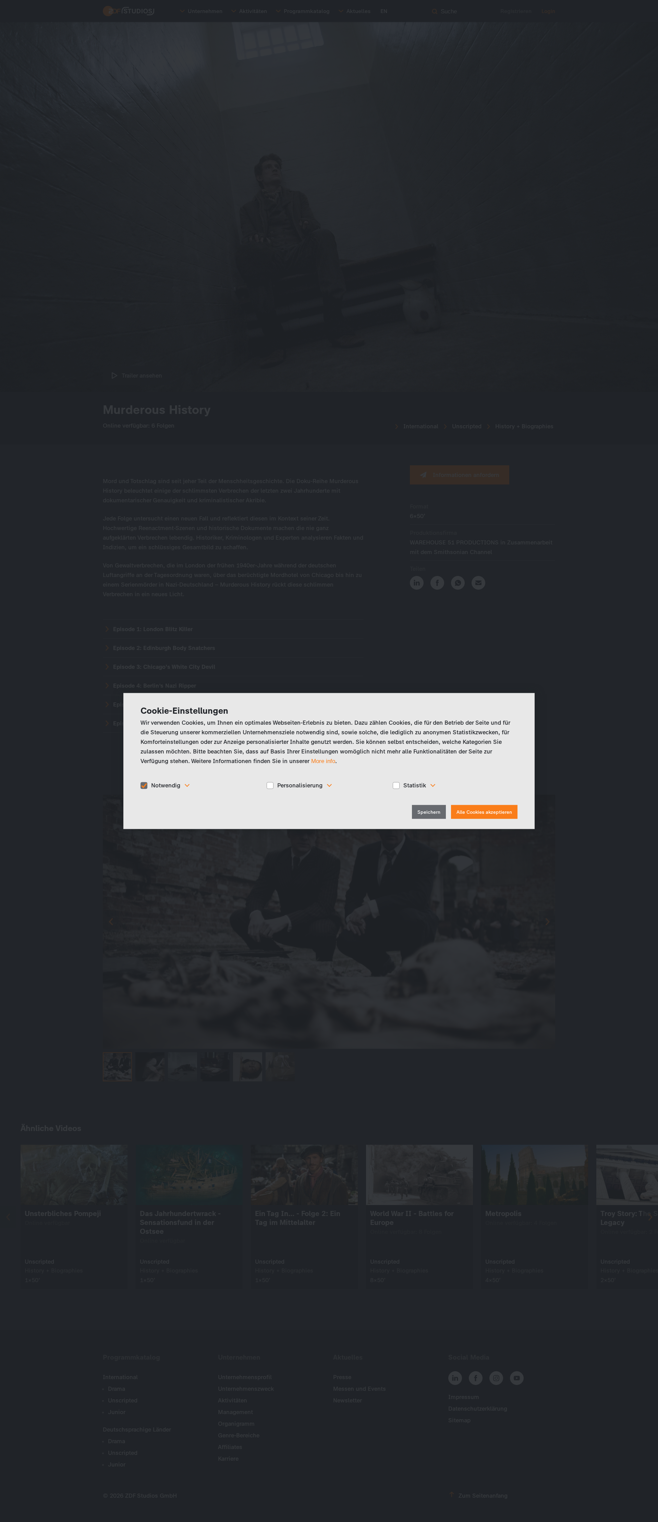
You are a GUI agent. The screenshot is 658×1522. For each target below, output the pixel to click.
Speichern (428, 812)
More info (323, 761)
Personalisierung (299, 785)
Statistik (414, 785)
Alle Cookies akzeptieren (484, 812)
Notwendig (165, 785)
